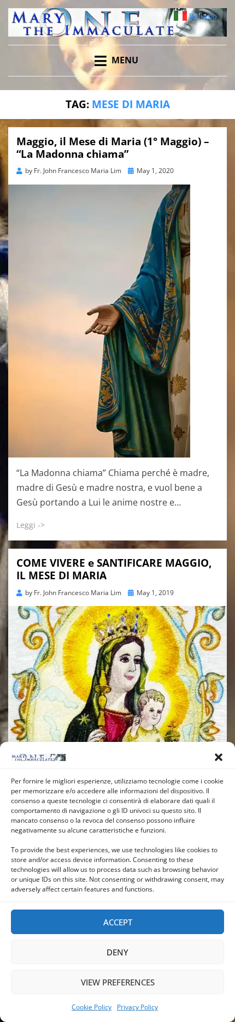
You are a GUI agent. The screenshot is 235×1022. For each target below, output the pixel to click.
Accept (117, 922)
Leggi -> (30, 525)
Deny (117, 952)
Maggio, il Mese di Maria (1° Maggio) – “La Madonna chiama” (112, 147)
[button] (218, 757)
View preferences (118, 982)
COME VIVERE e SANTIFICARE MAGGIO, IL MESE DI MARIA (114, 569)
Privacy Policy (137, 1007)
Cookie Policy (91, 1007)
